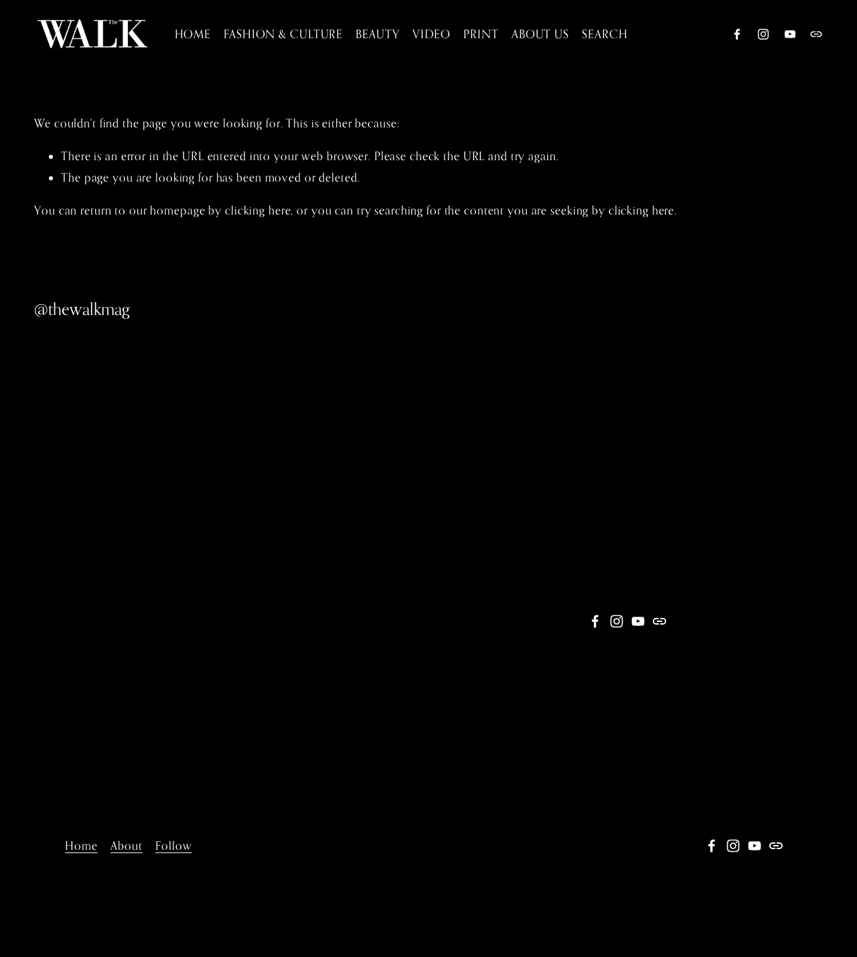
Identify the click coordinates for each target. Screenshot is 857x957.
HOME (193, 34)
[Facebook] (737, 34)
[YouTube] (790, 34)
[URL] (816, 34)
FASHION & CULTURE (283, 34)
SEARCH (604, 34)
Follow (173, 845)
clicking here (258, 210)
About (126, 845)
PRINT (480, 34)
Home (81, 845)
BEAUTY (377, 34)
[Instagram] (763, 34)
